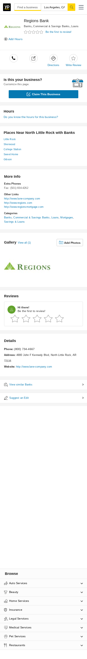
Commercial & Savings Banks (51, 26)
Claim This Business (46, 94)
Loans (75, 26)
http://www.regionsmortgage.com (24, 206)
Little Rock (10, 139)
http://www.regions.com (18, 202)
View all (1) (24, 242)
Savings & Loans (14, 221)
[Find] (71, 7)
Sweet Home (11, 154)
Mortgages (66, 217)
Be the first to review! (59, 31)
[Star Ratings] (34, 32)
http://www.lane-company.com (22, 198)
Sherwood (9, 144)
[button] (81, 7)
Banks (28, 26)
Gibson (8, 159)
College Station (12, 149)
